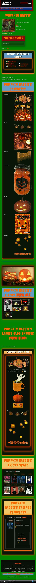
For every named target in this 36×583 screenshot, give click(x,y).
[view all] (32, 468)
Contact (18, 574)
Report (24, 540)
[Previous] (2, 581)
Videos (17, 8)
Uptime (31, 573)
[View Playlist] (32, 581)
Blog (10, 8)
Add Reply (27, 546)
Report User (23, 66)
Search (29, 3)
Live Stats (5, 573)
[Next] (7, 581)
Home (2, 8)
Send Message (24, 64)
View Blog (18, 338)
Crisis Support (11, 573)
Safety (20, 573)
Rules (16, 573)
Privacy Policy (25, 573)
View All (23, 295)
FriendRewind (18, 563)
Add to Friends (12, 62)
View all (24, 517)
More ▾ (21, 8)
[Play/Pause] (4, 581)
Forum (13, 8)
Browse (6, 8)
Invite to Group (12, 66)
